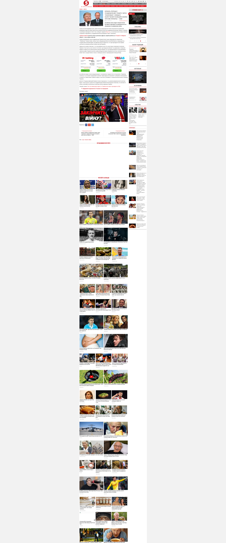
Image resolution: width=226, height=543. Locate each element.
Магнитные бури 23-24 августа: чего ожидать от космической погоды (141, 225)
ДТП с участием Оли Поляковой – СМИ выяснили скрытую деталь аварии (141, 198)
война (89, 139)
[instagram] (127, 1)
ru (123, 1)
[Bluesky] (141, 1)
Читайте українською (123, 20)
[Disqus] (103, 161)
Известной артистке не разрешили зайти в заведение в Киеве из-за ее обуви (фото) (141, 175)
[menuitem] (96, 4)
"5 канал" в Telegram (121, 35)
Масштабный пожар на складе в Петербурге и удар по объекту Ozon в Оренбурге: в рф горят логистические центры (141, 145)
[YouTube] (143, 1)
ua (121, 1)
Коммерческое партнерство (132, 98)
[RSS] (145, 1)
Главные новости (83, 35)
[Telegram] (132, 1)
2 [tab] (138, 63)
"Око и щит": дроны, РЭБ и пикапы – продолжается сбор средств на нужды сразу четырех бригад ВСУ (133, 60)
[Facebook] (125, 1)
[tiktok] (130, 1)
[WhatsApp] (134, 1)
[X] (136, 1)
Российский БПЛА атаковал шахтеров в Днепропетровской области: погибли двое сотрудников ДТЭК (138, 36)
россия (86, 139)
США (83, 139)
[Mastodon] (139, 1)
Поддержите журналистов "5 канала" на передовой (95, 88)
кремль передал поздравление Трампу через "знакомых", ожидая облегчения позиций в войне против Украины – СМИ (90, 134)
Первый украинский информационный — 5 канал (86, 3)
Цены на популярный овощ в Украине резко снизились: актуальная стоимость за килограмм (141, 167)
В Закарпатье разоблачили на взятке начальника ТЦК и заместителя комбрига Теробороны (117, 134)
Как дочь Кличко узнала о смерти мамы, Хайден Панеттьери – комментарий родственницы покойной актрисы (141, 217)
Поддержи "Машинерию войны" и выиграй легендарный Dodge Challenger (134, 51)
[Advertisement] (103, 63)
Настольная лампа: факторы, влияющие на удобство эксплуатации (133, 90)
